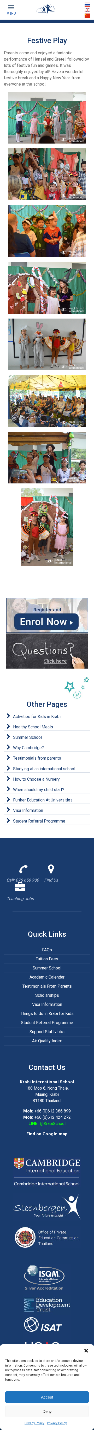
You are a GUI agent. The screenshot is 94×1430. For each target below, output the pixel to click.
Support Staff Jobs (47, 1031)
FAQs (47, 949)
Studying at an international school (44, 768)
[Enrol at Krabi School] (47, 615)
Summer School (27, 737)
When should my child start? (38, 789)
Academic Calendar (47, 977)
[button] (86, 1350)
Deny (47, 1411)
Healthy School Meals (33, 726)
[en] (87, 10)
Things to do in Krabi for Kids (47, 1013)
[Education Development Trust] (47, 1304)
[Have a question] (47, 651)
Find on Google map (47, 1133)
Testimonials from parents (37, 758)
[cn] (87, 16)
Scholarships (47, 995)
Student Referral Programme (39, 821)
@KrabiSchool (53, 1123)
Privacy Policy (34, 1423)
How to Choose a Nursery (36, 779)
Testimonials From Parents (47, 986)
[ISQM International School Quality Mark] (47, 1278)
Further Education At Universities (43, 800)
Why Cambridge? (28, 747)
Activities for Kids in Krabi (37, 716)
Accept (47, 1397)
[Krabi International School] (47, 9)
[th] (87, 5)
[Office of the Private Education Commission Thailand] (47, 1236)
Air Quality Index (47, 1040)
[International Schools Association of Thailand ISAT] (47, 1325)
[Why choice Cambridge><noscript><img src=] (47, 1171)
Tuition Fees (47, 958)
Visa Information (28, 810)
